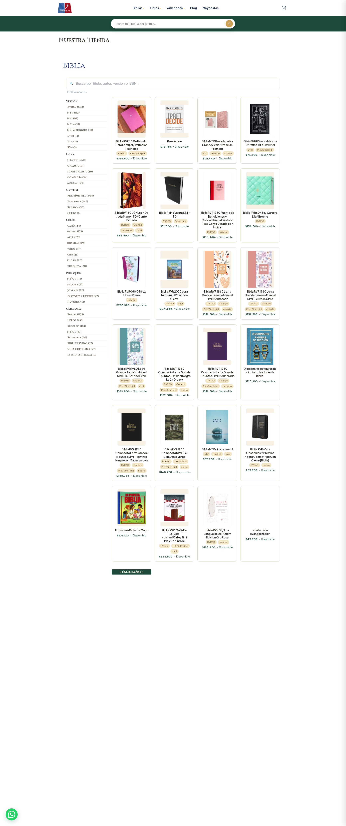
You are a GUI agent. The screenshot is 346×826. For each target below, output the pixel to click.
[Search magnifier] (229, 23)
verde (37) (74, 249)
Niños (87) (74, 332)
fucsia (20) (74, 260)
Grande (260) (76, 160)
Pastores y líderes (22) (83, 296)
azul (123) (73, 237)
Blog (193, 8)
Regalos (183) (76, 326)
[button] (12, 814)
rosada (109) (76, 243)
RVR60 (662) (75, 107)
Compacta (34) (77, 177)
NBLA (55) (73, 124)
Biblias (137, 8)
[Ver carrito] (284, 8)
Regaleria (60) (77, 337)
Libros (154, 8)
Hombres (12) (76, 302)
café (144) (74, 226)
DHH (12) (73, 136)
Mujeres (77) (75, 284)
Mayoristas (210, 8)
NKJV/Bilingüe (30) (80, 130)
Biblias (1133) (75, 314)
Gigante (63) (75, 166)
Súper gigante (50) (80, 171)
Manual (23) (75, 183)
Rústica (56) (75, 207)
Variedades (174, 8)
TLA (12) (72, 141)
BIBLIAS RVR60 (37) (80, 343)
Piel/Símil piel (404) (80, 196)
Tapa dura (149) (77, 201)
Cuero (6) (73, 213)
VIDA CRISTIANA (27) (81, 349)
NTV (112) (73, 113)
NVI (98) (72, 118)
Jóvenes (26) (75, 290)
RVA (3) (72, 147)
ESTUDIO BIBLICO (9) (81, 355)
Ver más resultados (131, 572)
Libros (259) (75, 320)
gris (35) (72, 254)
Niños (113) (74, 279)
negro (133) (75, 231)
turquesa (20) (77, 266)
